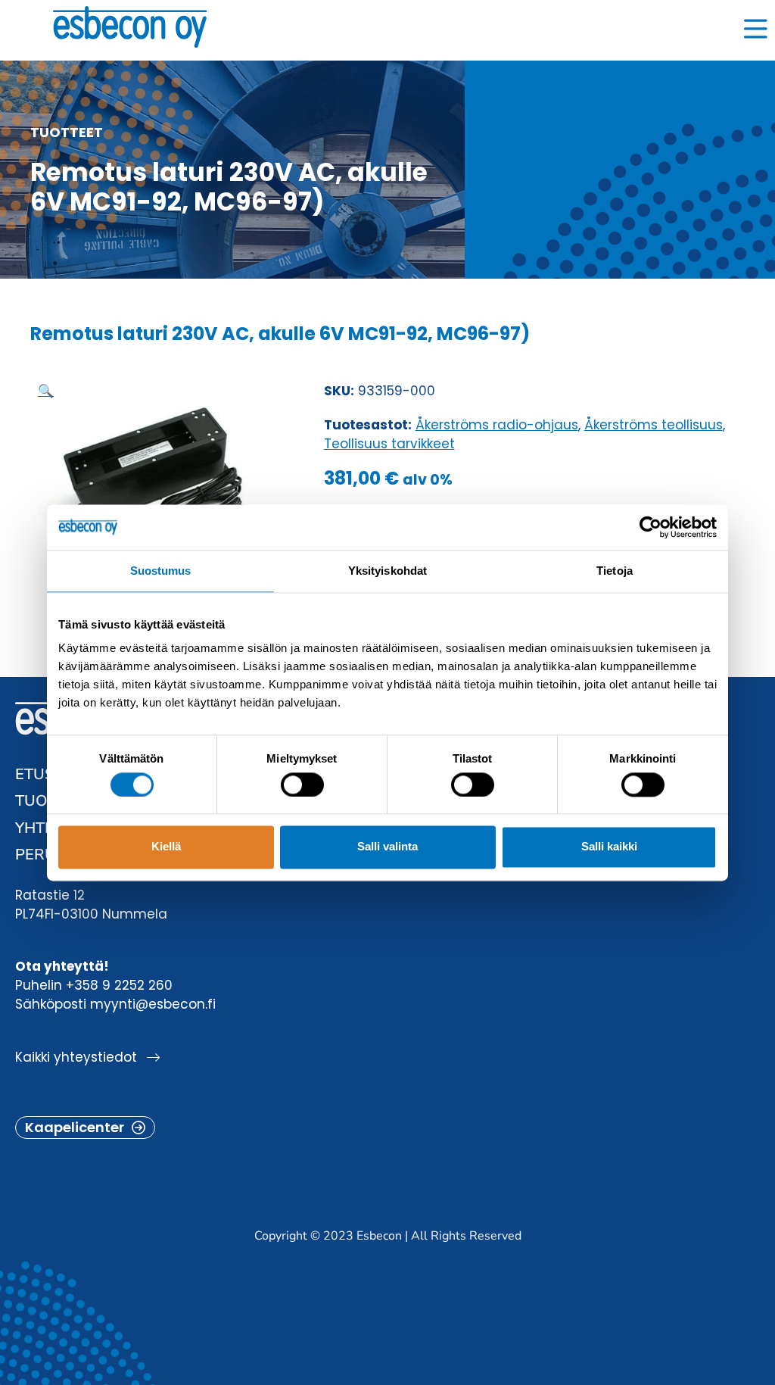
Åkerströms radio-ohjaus (497, 425)
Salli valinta (387, 847)
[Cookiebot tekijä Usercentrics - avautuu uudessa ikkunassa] (650, 527)
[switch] (302, 784)
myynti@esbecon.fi (153, 1004)
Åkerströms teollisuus (653, 425)
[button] (46, 391)
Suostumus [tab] (160, 570)
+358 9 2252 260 (119, 985)
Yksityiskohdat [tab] (387, 570)
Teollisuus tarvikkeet (389, 444)
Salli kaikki (609, 847)
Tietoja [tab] (614, 570)
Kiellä (166, 847)
